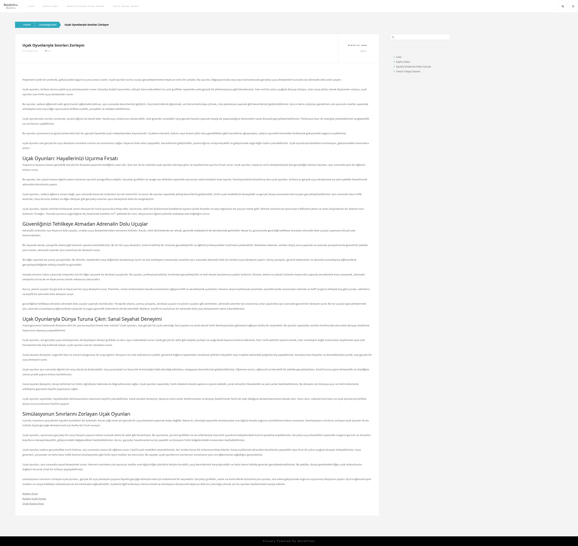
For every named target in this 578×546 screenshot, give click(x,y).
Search (563, 6)
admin (363, 51)
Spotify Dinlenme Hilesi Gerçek (85, 6)
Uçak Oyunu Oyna (33, 503)
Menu (573, 6)
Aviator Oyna (30, 493)
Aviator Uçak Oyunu (34, 498)
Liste (31, 6)
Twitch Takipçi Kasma (125, 6)
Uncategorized (30, 51)
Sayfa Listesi (50, 6)
